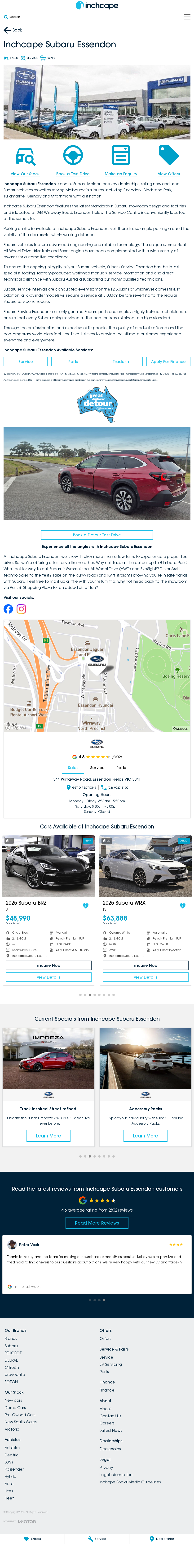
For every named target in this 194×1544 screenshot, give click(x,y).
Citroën (12, 1367)
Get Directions (84, 787)
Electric (12, 1455)
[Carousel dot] (80, 995)
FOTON (11, 1381)
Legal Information (116, 1474)
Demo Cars (15, 1407)
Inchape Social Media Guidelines (130, 1482)
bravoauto (15, 1374)
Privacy (106, 1467)
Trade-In (121, 361)
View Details (49, 977)
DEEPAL (11, 1360)
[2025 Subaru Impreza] (48, 866)
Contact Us (110, 1416)
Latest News (111, 1430)
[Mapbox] (16, 727)
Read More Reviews (97, 1223)
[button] (97, 1264)
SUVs (9, 1462)
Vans (9, 1483)
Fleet (9, 1498)
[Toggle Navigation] (187, 17)
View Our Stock (25, 173)
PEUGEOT (13, 1353)
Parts (73, 361)
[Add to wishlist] (85, 905)
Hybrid (10, 1476)
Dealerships (110, 1448)
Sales (73, 767)
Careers (107, 1423)
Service (25, 361)
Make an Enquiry (121, 173)
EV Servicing (111, 1364)
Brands (11, 1338)
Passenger (14, 1469)
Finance (107, 1390)
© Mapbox (180, 728)
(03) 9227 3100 (117, 787)
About (106, 1408)
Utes (9, 1491)
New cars (13, 1400)
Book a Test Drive (73, 173)
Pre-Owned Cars (20, 1414)
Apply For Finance (168, 361)
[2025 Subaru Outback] (145, 866)
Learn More (48, 1136)
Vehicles (12, 1447)
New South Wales (20, 1421)
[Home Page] (97, 5)
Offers (105, 1338)
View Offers (169, 173)
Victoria (12, 1429)
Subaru (11, 1345)
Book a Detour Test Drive (97, 535)
